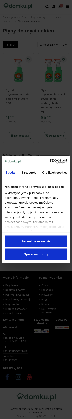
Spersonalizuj (33, 254)
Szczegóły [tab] (29, 172)
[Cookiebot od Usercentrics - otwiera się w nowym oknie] (50, 161)
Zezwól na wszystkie (36, 241)
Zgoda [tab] (10, 172)
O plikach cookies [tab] (54, 172)
